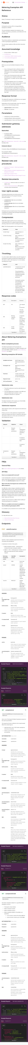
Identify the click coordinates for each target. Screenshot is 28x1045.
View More (14, 332)
